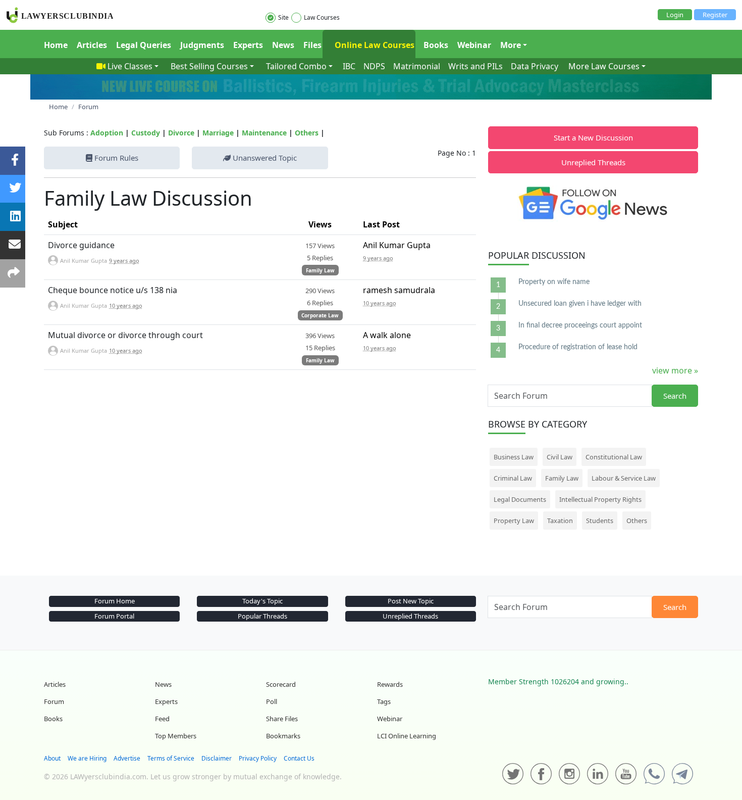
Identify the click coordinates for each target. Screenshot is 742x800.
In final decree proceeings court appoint (580, 325)
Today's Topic (262, 600)
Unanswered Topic (264, 158)
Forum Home (114, 600)
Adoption (106, 132)
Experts (248, 45)
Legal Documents (520, 499)
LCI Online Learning (406, 735)
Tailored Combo (296, 66)
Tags (384, 701)
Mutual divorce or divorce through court (125, 335)
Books (435, 45)
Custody (145, 132)
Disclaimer (216, 758)
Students (599, 520)
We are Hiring (87, 758)
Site (283, 17)
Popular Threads (262, 616)
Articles (92, 45)
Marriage (218, 132)
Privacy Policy (258, 758)
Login (674, 14)
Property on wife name (554, 282)
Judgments (202, 45)
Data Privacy (534, 66)
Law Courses (322, 17)
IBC (349, 66)
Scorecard (281, 684)
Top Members (175, 735)
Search (674, 396)
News (283, 45)
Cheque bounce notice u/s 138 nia (112, 290)
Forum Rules (115, 158)
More (510, 45)
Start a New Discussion (593, 137)
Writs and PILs (475, 66)
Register (715, 14)
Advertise (127, 758)
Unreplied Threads (593, 162)
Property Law (514, 520)
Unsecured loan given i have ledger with (580, 303)
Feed (162, 718)
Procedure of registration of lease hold (578, 347)
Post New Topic (411, 600)
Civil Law (559, 456)
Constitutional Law (614, 456)
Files (312, 45)
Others (307, 132)
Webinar (474, 45)
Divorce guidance (81, 245)
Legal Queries (143, 45)
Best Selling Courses (209, 66)
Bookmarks (283, 735)
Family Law (320, 270)
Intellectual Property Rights (600, 499)
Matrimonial (416, 66)
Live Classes (130, 66)
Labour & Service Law (624, 478)
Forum (54, 701)
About (52, 758)
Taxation (560, 520)
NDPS (374, 66)
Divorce (181, 132)
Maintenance (264, 132)
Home (56, 45)
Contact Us (299, 758)
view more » (675, 370)
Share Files (282, 718)
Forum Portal (114, 616)
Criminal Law (513, 478)
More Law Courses (604, 66)
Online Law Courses (373, 45)
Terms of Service (170, 758)
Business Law (514, 456)
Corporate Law (320, 315)
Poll (271, 701)
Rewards (390, 684)
